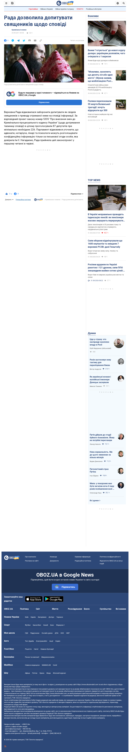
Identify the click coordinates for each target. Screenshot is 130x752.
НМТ (68, 633)
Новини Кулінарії (47, 649)
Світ (38, 609)
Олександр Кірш (95, 493)
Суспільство (105, 609)
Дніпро (51, 617)
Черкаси (59, 617)
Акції (51, 641)
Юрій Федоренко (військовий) (100, 348)
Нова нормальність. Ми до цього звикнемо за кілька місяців (101, 455)
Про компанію (30, 557)
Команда (53, 557)
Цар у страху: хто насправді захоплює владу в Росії (99, 342)
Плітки (34, 673)
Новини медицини (32, 665)
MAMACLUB (46, 665)
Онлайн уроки (47, 633)
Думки (92, 333)
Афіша (27, 673)
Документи (54, 561)
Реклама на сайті (31, 561)
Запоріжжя (42, 617)
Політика (24, 609)
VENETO (80, 9)
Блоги (87, 609)
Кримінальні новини (19, 30)
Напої (36, 649)
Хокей (45, 625)
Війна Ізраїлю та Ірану (64, 9)
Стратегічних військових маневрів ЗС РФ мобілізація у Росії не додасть (100, 87)
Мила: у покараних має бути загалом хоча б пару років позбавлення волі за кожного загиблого (102, 486)
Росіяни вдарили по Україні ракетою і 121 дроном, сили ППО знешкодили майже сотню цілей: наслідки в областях (105, 267)
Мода (48, 673)
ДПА (56, 633)
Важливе (93, 16)
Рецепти (28, 649)
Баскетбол (37, 625)
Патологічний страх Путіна (99, 470)
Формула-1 (60, 625)
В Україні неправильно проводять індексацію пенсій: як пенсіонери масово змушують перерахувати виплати (106, 217)
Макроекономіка (47, 657)
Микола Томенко (96, 386)
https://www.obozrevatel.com (87, 684)
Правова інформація (82, 557)
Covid (55, 665)
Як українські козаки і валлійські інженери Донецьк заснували (100, 379)
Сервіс (57, 641)
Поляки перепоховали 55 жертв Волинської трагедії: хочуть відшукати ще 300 (99, 106)
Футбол (28, 625)
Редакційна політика (23, 200)
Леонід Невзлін (95, 444)
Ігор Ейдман (94, 476)
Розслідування (75, 609)
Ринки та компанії (32, 657)
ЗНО (62, 633)
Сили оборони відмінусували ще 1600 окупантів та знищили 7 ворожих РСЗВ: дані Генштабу (105, 243)
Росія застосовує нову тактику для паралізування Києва (100, 362)
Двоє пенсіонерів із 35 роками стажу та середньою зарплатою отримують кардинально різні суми (104, 227)
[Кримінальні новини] (38, 200)
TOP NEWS (94, 180)
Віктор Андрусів (95, 369)
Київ (26, 617)
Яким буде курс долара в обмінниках (103, 60)
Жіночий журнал (59, 673)
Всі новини (121, 609)
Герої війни (33, 9)
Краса (42, 673)
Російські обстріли (93, 9)
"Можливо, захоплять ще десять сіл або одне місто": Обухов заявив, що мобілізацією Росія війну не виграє (100, 76)
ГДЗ (26, 633)
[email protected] (34, 733)
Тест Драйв (29, 641)
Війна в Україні (46, 9)
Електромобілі (41, 641)
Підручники (34, 633)
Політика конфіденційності (110, 557)
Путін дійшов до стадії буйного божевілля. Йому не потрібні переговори (102, 437)
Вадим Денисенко (96, 461)
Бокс (52, 625)
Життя (55, 609)
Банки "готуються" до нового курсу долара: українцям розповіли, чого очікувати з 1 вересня (106, 53)
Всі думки (94, 500)
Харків (33, 617)
